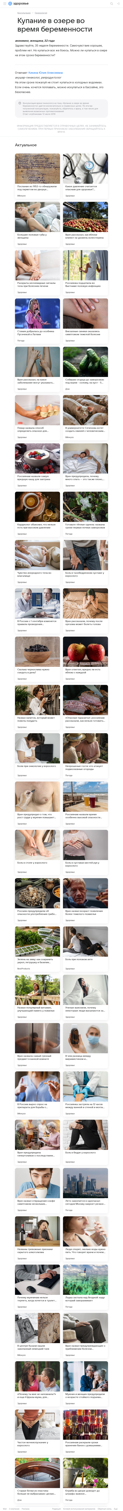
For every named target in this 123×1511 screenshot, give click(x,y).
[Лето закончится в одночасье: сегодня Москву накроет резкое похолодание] (85, 1190)
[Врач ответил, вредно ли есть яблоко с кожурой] (85, 659)
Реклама (25, 1509)
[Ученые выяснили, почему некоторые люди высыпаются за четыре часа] (85, 997)
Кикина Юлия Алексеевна (45, 72)
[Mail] (10, 3)
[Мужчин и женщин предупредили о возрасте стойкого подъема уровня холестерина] (85, 1384)
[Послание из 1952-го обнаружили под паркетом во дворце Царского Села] (37, 176)
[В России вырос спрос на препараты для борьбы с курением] (37, 1094)
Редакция (56, 1509)
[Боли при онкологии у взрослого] (37, 756)
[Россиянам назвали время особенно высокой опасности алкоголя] (85, 804)
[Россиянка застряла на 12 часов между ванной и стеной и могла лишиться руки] (85, 1094)
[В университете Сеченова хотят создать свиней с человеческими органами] (85, 417)
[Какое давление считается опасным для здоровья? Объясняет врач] (85, 176)
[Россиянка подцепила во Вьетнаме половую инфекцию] (85, 272)
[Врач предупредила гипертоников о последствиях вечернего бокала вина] (37, 1142)
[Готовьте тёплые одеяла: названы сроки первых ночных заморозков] (85, 514)
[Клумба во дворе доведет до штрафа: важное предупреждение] (85, 1480)
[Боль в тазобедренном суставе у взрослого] (85, 562)
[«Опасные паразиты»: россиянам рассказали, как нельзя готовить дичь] (85, 707)
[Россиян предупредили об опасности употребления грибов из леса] (37, 900)
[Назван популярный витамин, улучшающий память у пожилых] (37, 997)
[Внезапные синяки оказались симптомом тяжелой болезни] (85, 321)
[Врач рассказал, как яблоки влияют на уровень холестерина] (85, 224)
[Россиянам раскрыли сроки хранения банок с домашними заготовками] (85, 1432)
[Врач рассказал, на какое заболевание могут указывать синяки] (37, 369)
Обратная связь (105, 1509)
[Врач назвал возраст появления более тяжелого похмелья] (85, 900)
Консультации (24, 13)
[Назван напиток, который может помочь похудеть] (37, 707)
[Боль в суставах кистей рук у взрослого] (85, 852)
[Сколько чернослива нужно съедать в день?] (37, 659)
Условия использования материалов (79, 1509)
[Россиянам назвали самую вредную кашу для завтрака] (37, 466)
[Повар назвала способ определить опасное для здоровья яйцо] (37, 417)
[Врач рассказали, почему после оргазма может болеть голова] (85, 611)
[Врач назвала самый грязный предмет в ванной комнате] (37, 1045)
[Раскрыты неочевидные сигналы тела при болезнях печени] (37, 272)
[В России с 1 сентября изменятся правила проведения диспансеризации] (37, 611)
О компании (14, 1509)
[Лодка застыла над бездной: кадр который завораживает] (85, 1287)
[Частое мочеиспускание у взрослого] (37, 1432)
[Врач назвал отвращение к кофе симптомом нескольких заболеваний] (37, 1190)
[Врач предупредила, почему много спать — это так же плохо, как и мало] (85, 466)
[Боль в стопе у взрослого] (37, 852)
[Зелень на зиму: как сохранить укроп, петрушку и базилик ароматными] (37, 949)
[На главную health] (20, 3)
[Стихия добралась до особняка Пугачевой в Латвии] (37, 321)
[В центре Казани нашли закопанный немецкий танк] (37, 1335)
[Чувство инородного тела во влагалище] (37, 562)
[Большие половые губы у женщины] (37, 224)
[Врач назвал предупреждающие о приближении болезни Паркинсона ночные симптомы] (85, 1335)
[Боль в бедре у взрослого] (85, 1142)
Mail (5, 1509)
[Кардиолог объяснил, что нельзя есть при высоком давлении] (37, 514)
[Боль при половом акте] (85, 949)
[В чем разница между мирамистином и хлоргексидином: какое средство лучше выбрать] (85, 1045)
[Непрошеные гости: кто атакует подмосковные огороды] (85, 756)
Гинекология (41, 13)
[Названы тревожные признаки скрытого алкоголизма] (37, 1239)
